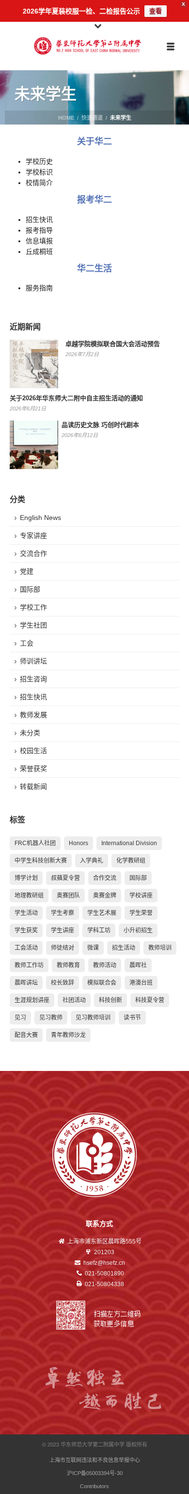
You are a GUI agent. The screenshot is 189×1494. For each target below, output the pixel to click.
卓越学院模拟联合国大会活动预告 (112, 343)
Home (66, 118)
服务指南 (39, 288)
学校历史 (39, 161)
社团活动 (74, 1000)
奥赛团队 (68, 895)
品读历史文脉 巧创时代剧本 (100, 424)
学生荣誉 (141, 913)
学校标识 (39, 172)
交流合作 (33, 553)
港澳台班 (141, 982)
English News (40, 517)
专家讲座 (33, 535)
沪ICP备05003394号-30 (95, 1473)
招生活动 (123, 947)
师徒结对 (62, 947)
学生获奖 (26, 930)
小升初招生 (138, 930)
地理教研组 (29, 895)
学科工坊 (98, 930)
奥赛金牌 (104, 895)
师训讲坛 (33, 661)
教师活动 (104, 965)
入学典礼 (91, 860)
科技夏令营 (149, 1000)
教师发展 (33, 715)
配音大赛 (26, 1035)
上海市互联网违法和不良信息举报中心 (94, 1460)
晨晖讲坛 (26, 982)
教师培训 (160, 947)
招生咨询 (33, 679)
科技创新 (110, 1000)
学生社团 (33, 625)
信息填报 (39, 241)
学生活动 (26, 913)
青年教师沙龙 (68, 1035)
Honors (78, 843)
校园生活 (33, 751)
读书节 (132, 1017)
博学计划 (26, 878)
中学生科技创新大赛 (41, 860)
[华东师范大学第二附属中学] (95, 46)
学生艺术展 (101, 913)
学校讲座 (141, 895)
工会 (26, 643)
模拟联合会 (101, 982)
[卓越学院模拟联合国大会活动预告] (34, 364)
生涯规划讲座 (32, 1000)
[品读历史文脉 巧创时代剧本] (34, 445)
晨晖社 (138, 965)
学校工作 (33, 607)
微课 (93, 947)
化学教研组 (130, 860)
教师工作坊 (29, 965)
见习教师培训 (93, 1017)
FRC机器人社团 (35, 843)
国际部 (30, 589)
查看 (155, 11)
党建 (26, 571)
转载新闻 (33, 786)
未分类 (30, 733)
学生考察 (62, 913)
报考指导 (39, 230)
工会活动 (26, 947)
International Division (129, 843)
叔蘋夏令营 (65, 878)
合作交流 (104, 878)
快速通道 (92, 118)
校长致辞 (62, 982)
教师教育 (68, 965)
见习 (20, 1017)
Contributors (94, 1486)
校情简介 (39, 183)
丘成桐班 (39, 251)
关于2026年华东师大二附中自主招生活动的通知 (76, 398)
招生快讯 (39, 219)
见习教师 (51, 1017)
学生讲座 (62, 930)
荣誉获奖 (33, 768)
